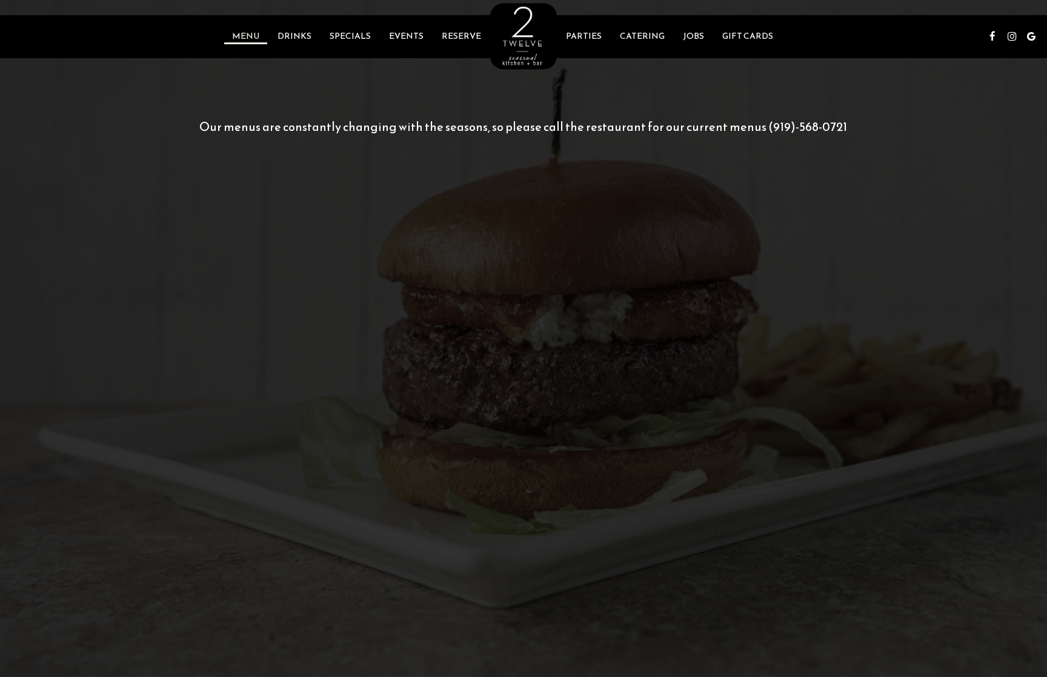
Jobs (693, 36)
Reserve (461, 36)
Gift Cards (747, 36)
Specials (350, 36)
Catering (642, 36)
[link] (523, 36)
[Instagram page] (1012, 36)
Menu (245, 36)
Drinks (294, 36)
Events (406, 36)
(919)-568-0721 (807, 127)
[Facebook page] (992, 36)
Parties (584, 36)
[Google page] (1031, 36)
